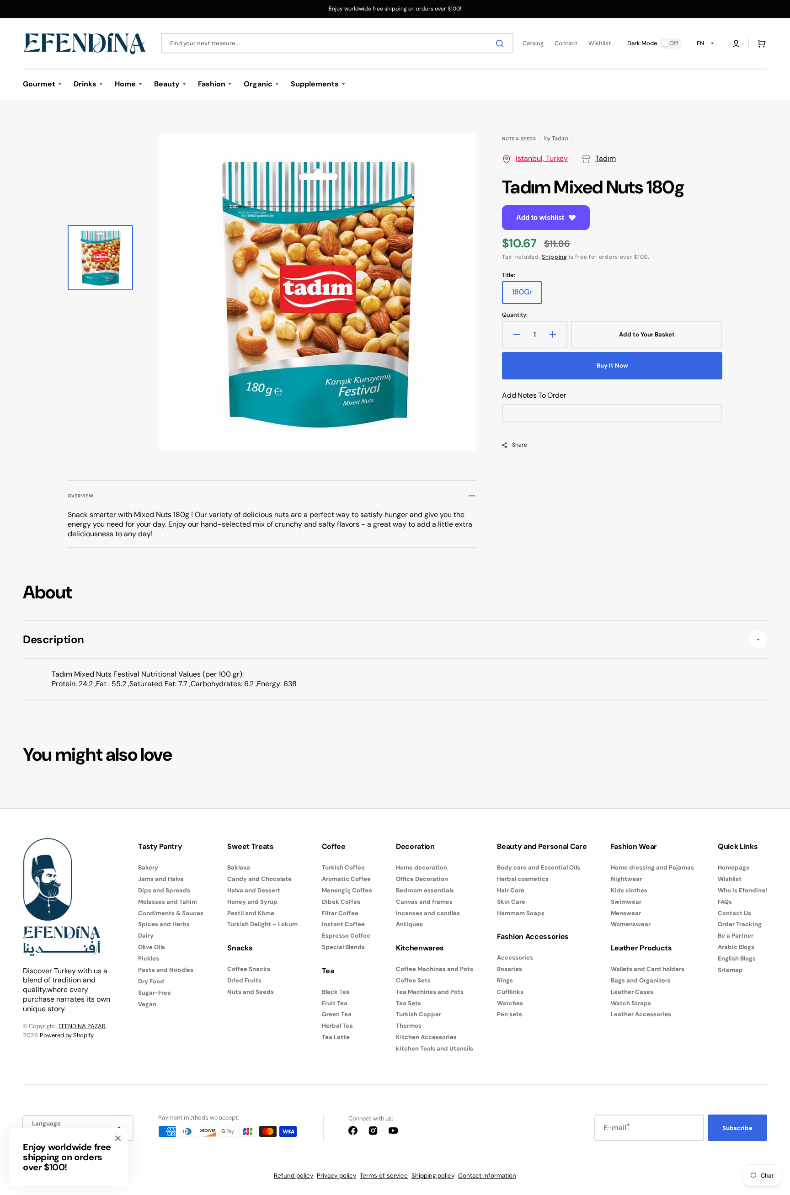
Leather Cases (632, 992)
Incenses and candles (428, 913)
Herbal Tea (337, 1026)
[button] (736, 43)
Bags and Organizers (641, 980)
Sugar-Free (154, 993)
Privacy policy (336, 1175)
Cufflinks (510, 992)
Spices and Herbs (164, 924)
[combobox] (337, 43)
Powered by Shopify (67, 1035)
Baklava (238, 867)
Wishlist (730, 879)
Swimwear (626, 902)
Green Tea (337, 1014)
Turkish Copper (418, 1014)
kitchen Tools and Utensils (434, 1048)
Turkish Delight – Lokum (262, 924)
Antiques (409, 924)
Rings (505, 980)
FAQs (725, 902)
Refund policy (293, 1175)
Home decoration (421, 867)
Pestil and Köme (250, 913)
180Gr (527, 295)
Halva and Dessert (253, 890)
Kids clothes (629, 890)
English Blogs (737, 958)
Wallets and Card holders (647, 969)
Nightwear (626, 879)
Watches (510, 1003)
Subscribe (737, 1128)
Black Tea (336, 992)
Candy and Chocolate (259, 879)
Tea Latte (336, 1037)
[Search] (501, 43)
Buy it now (612, 365)
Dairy (146, 935)
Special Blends (343, 947)
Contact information (487, 1175)
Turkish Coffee (343, 867)
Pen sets (509, 1014)
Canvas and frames (424, 902)
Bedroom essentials (425, 890)
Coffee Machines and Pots (434, 969)
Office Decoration (422, 879)
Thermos (409, 1026)
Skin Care (511, 902)
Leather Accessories (641, 1014)
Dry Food (151, 981)
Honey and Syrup (252, 902)
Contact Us (734, 913)
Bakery (148, 867)
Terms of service (384, 1175)
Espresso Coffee (346, 935)
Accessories (515, 957)
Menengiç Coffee (347, 890)
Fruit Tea (334, 1003)
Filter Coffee (340, 913)
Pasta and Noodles (165, 970)
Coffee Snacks (248, 969)
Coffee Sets (413, 980)
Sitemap (730, 970)
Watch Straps (631, 1003)
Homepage (734, 867)
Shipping (554, 257)
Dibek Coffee (341, 902)
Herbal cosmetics (523, 879)
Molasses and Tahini (167, 902)
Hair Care (510, 890)
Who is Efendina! (742, 890)
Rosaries (509, 969)
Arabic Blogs (736, 947)
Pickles (148, 958)
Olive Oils (151, 947)
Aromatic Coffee (346, 879)
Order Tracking (740, 924)
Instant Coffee (343, 924)
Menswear (626, 913)
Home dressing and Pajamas (652, 867)
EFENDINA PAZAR (82, 1026)
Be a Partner (735, 935)
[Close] (118, 1138)
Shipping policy (432, 1175)
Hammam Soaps (520, 913)
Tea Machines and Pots (430, 992)
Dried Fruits (244, 980)
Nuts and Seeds (250, 992)
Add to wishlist (540, 217)
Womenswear (631, 924)
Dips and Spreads (164, 890)
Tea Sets (408, 1003)
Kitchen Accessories (426, 1037)
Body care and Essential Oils (538, 867)
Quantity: (515, 315)
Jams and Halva (161, 879)
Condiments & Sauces (170, 913)
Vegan (147, 1004)
